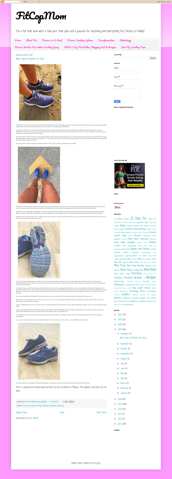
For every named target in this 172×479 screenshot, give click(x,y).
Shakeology (125, 40)
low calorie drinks (149, 259)
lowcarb (125, 262)
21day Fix (152, 219)
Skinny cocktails (145, 285)
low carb (118, 262)
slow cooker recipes (141, 288)
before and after (141, 226)
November (125, 344)
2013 (120, 414)
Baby (123, 225)
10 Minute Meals (121, 219)
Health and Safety (140, 249)
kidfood (134, 259)
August (124, 359)
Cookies (145, 233)
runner (137, 282)
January (124, 393)
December (125, 334)
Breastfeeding (140, 229)
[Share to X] (69, 402)
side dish (135, 285)
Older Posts (101, 412)
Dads (124, 236)
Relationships (119, 281)
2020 (120, 315)
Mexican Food (150, 266)
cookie (139, 233)
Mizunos (50, 127)
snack (154, 288)
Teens (142, 291)
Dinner (136, 239)
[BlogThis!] (66, 402)
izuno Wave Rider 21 (64, 320)
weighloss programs (131, 298)
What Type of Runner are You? (30, 59)
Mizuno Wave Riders (48, 300)
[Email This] (64, 402)
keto (149, 256)
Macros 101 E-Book (52, 40)
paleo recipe (125, 274)
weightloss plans (145, 301)
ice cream (143, 256)
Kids (139, 259)
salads (154, 282)
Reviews (53, 406)
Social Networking (121, 291)
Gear (124, 246)
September (126, 354)
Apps (146, 222)
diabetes (117, 239)
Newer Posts (21, 412)
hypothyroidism (131, 256)
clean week (126, 232)
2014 (120, 409)
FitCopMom (41, 15)
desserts (146, 236)
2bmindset (117, 223)
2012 (120, 419)
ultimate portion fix (140, 295)
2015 (120, 404)
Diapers (124, 239)
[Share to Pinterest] (73, 402)
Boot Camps (119, 229)
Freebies (117, 246)
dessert (137, 236)
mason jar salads (150, 262)
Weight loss (145, 298)
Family (116, 242)
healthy (153, 249)
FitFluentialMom (31, 402)
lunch (131, 262)
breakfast (128, 229)
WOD (154, 301)
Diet (130, 239)
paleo (116, 274)
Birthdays (152, 226)
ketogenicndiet (125, 259)
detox (154, 236)
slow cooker (127, 288)
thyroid (116, 295)
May (123, 373)
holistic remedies (131, 252)
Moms (123, 270)
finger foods (142, 243)
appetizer (140, 222)
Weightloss (134, 301)
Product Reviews (42, 406)
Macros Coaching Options (80, 40)
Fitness (152, 242)
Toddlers (125, 294)
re (144, 278)
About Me (31, 40)
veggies (153, 295)
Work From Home (120, 305)
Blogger (97, 463)
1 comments (53, 402)
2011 (120, 424)
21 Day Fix (138, 219)
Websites (117, 298)
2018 (120, 324)
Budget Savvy (151, 229)
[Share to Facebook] (71, 402)
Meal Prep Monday (135, 266)
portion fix (152, 274)
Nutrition (150, 270)
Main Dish (139, 262)
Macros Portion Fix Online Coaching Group (37, 47)
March (124, 383)
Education (144, 239)
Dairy (130, 236)
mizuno (32, 406)
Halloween (117, 249)
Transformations (106, 40)
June (123, 368)
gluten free (142, 246)
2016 (120, 399)
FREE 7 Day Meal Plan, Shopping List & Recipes (90, 47)
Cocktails (134, 233)
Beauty (130, 226)
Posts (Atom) (33, 418)
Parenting (136, 273)
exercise (26, 406)
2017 (120, 329)
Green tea (152, 246)
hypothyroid (118, 256)
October (124, 349)
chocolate (117, 233)
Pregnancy (118, 278)
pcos (144, 274)
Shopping (128, 285)
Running (60, 406)
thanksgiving (151, 291)
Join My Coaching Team (133, 47)
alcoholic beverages (129, 223)
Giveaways (132, 246)
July (123, 364)
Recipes (151, 278)
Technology (133, 291)
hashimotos (125, 249)
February (125, 388)
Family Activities (128, 242)
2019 (120, 320)
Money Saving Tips (135, 270)
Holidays (117, 252)
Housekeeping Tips (148, 253)
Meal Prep (119, 265)
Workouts (130, 304)
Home (18, 40)
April (123, 378)
